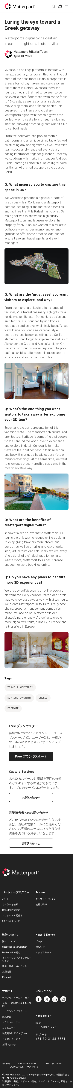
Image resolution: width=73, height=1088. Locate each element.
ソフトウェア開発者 (12, 915)
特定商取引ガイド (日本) (14, 1033)
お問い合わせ (31, 797)
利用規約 (6, 1063)
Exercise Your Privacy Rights (24, 1067)
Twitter (47, 999)
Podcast (6, 977)
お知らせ (40, 947)
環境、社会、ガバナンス (14, 966)
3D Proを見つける (11, 921)
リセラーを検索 (10, 904)
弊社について (9, 941)
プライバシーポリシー (26, 1063)
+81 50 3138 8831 (51, 1039)
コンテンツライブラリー (14, 1011)
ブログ (39, 941)
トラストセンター (11, 1022)
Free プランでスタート (31, 756)
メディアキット (43, 952)
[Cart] (60, 6)
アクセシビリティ (11, 1039)
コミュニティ (9, 1027)
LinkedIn (55, 999)
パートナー (7, 899)
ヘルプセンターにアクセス (15, 997)
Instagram (63, 999)
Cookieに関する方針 (52, 1063)
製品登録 (6, 1017)
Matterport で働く (11, 952)
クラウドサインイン (46, 899)
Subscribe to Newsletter (14, 947)
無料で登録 (41, 904)
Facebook (39, 999)
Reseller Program (11, 910)
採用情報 (6, 971)
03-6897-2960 (47, 1027)
